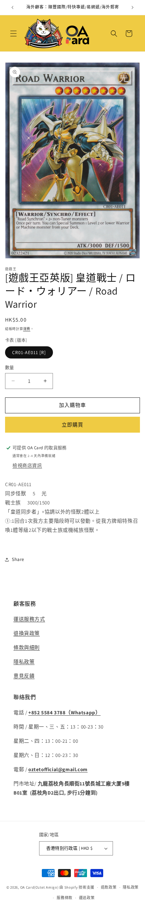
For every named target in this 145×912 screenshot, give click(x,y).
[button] (13, 33)
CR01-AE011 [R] (29, 352)
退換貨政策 (26, 633)
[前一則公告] (12, 7)
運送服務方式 (29, 619)
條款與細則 (26, 647)
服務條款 (64, 897)
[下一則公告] (132, 7)
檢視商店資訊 (27, 465)
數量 (9, 367)
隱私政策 (23, 661)
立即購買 (72, 424)
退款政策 (109, 887)
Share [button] (18, 559)
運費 (26, 329)
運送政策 (87, 897)
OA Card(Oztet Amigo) (39, 887)
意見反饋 (23, 676)
